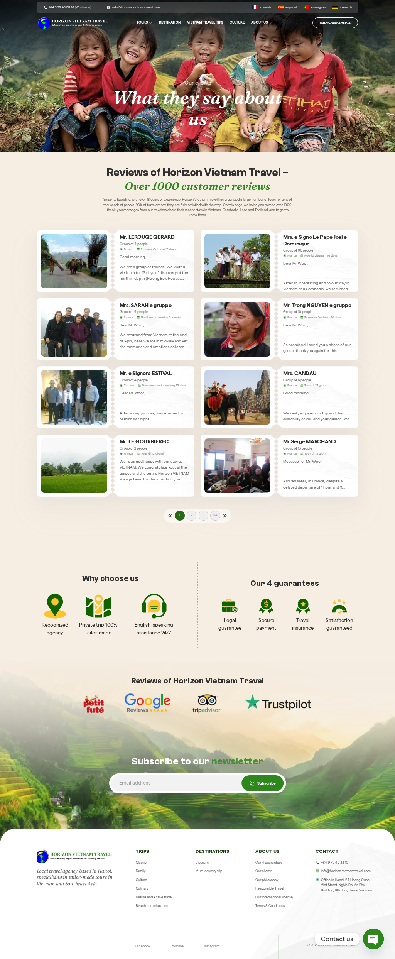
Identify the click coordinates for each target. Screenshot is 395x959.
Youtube (177, 946)
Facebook (142, 946)
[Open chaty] (373, 939)
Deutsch (346, 7)
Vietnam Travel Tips (205, 22)
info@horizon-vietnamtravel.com (135, 6)
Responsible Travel (269, 888)
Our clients (263, 871)
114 (215, 515)
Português (318, 7)
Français (266, 7)
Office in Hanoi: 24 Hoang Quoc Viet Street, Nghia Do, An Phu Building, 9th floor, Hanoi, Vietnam (346, 885)
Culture (237, 22)
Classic (141, 862)
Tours (142, 22)
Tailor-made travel (335, 22)
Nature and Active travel (154, 897)
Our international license (274, 897)
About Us (259, 22)
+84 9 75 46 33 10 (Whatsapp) (70, 6)
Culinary (142, 888)
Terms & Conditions (270, 906)
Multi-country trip (209, 871)
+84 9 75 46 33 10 (334, 862)
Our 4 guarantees (268, 862)
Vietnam (202, 862)
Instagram (211, 946)
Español (291, 7)
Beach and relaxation (152, 906)
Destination (170, 22)
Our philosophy (267, 880)
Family (141, 871)
